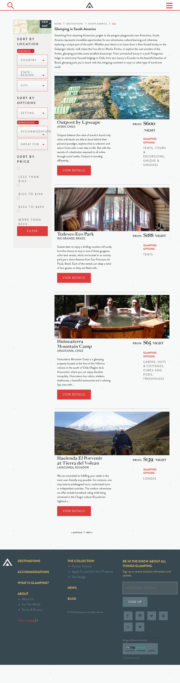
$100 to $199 (30, 194)
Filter (32, 231)
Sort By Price (26, 159)
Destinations (29, 561)
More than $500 (29, 222)
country (29, 60)
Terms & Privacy (32, 609)
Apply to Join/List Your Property (92, 571)
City (24, 85)
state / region (27, 74)
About (23, 593)
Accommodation (34, 131)
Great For (30, 144)
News (72, 587)
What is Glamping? (33, 582)
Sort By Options (26, 100)
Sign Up (135, 602)
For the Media (31, 604)
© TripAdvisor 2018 (131, 657)
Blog (72, 598)
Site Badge (79, 576)
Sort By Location (28, 41)
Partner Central (82, 566)
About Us (28, 599)
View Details (74, 170)
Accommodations (33, 571)
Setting (27, 113)
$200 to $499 (31, 207)
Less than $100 (28, 179)
